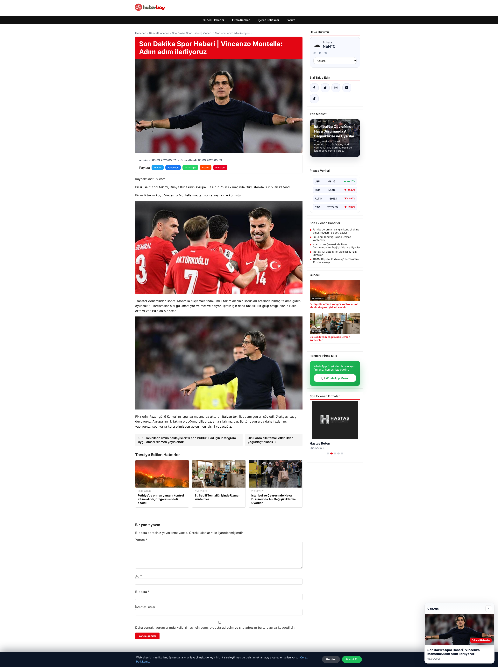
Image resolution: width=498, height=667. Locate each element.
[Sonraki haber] (354, 125)
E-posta (142, 592)
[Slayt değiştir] (328, 453)
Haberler (140, 33)
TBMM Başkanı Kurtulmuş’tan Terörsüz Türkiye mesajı (336, 260)
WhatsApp (190, 167)
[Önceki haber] (345, 125)
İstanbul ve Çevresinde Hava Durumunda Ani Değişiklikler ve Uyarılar (336, 246)
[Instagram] (335, 87)
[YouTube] (346, 87)
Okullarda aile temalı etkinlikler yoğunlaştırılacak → (270, 440)
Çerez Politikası (268, 20)
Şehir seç (320, 53)
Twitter (157, 167)
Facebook (173, 167)
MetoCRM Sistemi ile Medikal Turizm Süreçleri (335, 253)
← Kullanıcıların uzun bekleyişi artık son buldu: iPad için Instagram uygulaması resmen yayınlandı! (187, 440)
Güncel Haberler (213, 20)
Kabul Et (352, 659)
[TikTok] (314, 98)
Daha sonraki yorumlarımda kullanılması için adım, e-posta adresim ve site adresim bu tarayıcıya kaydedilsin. (215, 627)
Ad (138, 576)
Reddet (331, 659)
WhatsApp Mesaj (335, 378)
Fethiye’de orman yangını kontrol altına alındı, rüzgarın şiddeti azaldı (336, 231)
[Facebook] (314, 87)
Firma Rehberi (241, 20)
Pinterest (220, 167)
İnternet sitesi (145, 607)
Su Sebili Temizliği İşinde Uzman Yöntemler (332, 238)
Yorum (141, 540)
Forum (291, 20)
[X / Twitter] (325, 87)
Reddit (205, 167)
